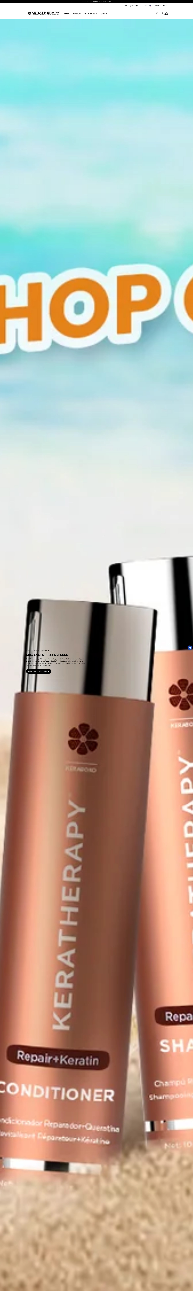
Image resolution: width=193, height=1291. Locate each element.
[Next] (122, 1)
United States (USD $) (158, 5)
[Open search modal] (157, 14)
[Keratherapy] (43, 13)
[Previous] (71, 1)
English (144, 5)
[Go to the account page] (162, 14)
